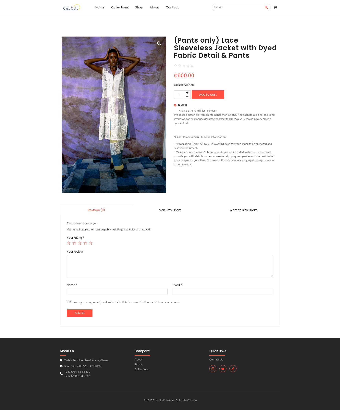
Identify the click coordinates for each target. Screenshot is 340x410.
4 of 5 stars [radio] (84, 242)
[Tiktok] (233, 368)
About (138, 359)
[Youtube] (222, 368)
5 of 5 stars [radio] (90, 242)
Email (177, 285)
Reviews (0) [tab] (96, 210)
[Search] (266, 7)
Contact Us (216, 359)
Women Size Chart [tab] (243, 210)
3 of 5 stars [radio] (79, 242)
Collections (142, 369)
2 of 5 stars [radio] (73, 242)
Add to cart (208, 94)
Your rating (75, 237)
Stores (138, 364)
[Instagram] (212, 368)
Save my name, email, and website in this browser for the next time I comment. (125, 302)
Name (72, 285)
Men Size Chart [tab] (170, 210)
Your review (76, 251)
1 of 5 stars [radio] (68, 242)
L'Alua (191, 85)
